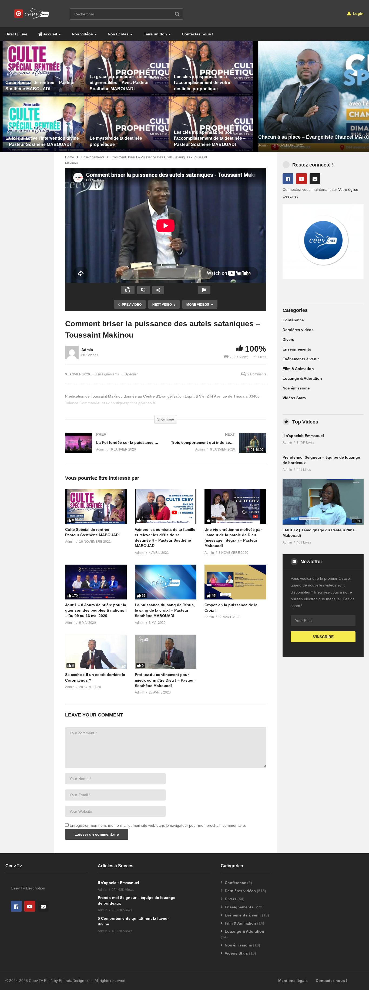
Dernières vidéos (298, 330)
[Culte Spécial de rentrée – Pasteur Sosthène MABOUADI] (96, 506)
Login (358, 13)
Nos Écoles (118, 34)
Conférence (293, 320)
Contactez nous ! (197, 34)
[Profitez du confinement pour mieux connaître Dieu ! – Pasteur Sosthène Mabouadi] (165, 652)
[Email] (315, 178)
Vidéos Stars (294, 398)
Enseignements (92, 157)
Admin (87, 350)
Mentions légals (293, 980)
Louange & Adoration (302, 378)
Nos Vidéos (82, 34)
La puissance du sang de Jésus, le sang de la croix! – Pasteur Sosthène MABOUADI (165, 610)
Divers (288, 339)
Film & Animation (298, 368)
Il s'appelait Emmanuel (303, 436)
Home (69, 157)
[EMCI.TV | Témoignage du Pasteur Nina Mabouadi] (323, 502)
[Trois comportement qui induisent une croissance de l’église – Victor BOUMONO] (218, 448)
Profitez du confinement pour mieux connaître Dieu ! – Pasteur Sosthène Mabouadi (165, 680)
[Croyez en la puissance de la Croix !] (235, 582)
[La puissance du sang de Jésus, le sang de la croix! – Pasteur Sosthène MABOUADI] (165, 582)
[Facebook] (288, 178)
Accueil (49, 34)
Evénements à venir (301, 359)
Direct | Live (16, 34)
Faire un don (155, 34)
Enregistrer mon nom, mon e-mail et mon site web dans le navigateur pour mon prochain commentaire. (158, 825)
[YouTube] (301, 178)
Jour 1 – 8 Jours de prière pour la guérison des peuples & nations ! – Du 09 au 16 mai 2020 (96, 610)
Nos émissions (296, 388)
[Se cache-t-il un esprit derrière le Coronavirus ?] (96, 652)
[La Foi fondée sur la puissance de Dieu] (112, 448)
